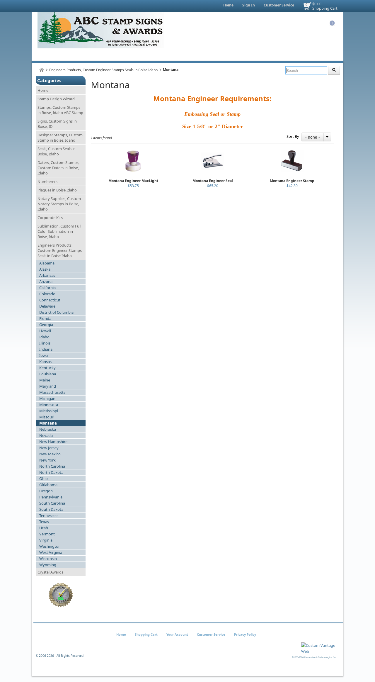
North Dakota (51, 472)
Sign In (248, 5)
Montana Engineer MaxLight (133, 180)
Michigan (47, 398)
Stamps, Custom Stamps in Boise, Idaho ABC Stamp (60, 110)
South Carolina (52, 503)
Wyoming (47, 564)
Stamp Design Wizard (56, 98)
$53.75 (133, 185)
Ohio (43, 478)
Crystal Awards (50, 572)
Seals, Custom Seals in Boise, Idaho (57, 151)
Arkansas (47, 275)
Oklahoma (48, 484)
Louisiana (47, 373)
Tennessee (48, 515)
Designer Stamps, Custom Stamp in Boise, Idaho (60, 137)
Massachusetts (52, 392)
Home (228, 5)
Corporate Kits (50, 217)
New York (47, 460)
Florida (45, 318)
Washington (50, 546)
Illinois (44, 343)
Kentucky (47, 367)
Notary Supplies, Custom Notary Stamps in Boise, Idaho (59, 204)
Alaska (44, 269)
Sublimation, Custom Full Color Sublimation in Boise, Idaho (59, 231)
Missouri (46, 417)
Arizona (45, 281)
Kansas (45, 361)
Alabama (46, 263)
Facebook (332, 23)
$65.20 (212, 185)
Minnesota (48, 404)
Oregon (46, 490)
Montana (48, 423)
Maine (44, 380)
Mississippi (48, 410)
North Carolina (52, 466)
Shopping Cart (325, 8)
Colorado (47, 293)
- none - (312, 137)
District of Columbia (56, 312)
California (47, 287)
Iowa (43, 355)
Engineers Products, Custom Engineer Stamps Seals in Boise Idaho (103, 69)
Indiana (45, 349)
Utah (43, 527)
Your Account (177, 634)
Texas (44, 521)
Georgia (46, 324)
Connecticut (49, 300)
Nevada (46, 435)
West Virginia (50, 552)
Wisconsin (48, 558)
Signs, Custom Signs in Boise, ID (57, 123)
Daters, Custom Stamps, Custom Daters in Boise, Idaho (58, 168)
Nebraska (47, 429)
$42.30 (292, 185)
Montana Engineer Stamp (292, 180)
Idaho (44, 337)
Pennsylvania (50, 497)
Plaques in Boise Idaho (57, 190)
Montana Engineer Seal (212, 180)
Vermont (47, 534)
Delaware (47, 306)
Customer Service (279, 5)
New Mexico (50, 454)
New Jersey (49, 447)
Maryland (47, 386)
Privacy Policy (245, 634)
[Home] (41, 69)
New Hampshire (53, 441)
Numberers (47, 181)
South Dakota (51, 509)
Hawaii (45, 330)
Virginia (45, 540)
